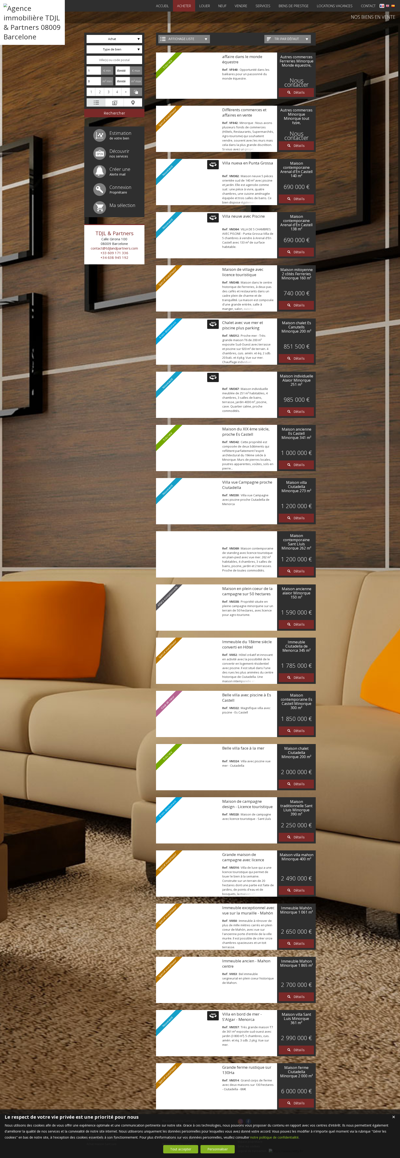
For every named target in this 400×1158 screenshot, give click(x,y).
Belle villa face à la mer (243, 748)
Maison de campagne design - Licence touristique (247, 804)
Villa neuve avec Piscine (243, 216)
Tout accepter (180, 1149)
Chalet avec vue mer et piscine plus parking (242, 325)
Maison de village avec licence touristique (242, 272)
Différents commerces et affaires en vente (244, 112)
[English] (387, 6)
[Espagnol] (393, 6)
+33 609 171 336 (114, 252)
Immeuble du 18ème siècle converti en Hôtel (247, 644)
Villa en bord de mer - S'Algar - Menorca (242, 1016)
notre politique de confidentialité (274, 1137)
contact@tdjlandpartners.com (114, 248)
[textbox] (114, 60)
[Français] (382, 6)
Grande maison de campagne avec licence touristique (243, 860)
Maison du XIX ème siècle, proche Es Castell (245, 431)
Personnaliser (217, 1149)
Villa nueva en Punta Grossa (247, 163)
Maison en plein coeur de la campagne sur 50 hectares (247, 591)
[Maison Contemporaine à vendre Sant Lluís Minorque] (188, 554)
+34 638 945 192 (114, 257)
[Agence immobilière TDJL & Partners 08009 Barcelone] (32, 36)
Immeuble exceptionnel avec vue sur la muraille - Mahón (248, 910)
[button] (91, 92)
